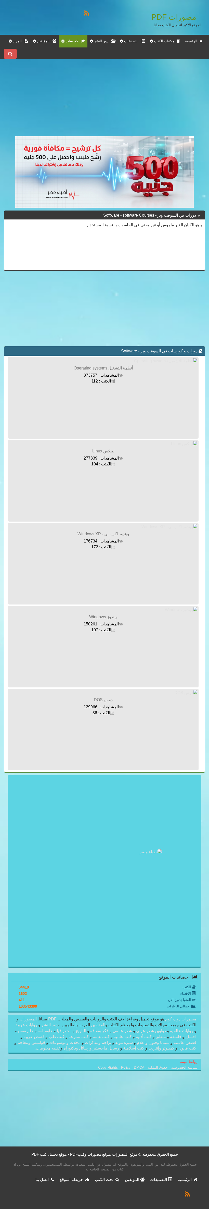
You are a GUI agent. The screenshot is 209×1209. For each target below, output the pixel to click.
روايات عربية (27, 1025)
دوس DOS (103, 700)
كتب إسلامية (133, 1048)
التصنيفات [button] (132, 41)
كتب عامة (101, 1036)
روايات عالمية (181, 1031)
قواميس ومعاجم (31, 1042)
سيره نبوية (124, 1042)
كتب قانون (186, 1048)
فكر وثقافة (99, 1031)
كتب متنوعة (79, 1036)
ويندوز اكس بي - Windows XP (103, 534)
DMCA (139, 1067)
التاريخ (81, 1031)
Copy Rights (108, 1067)
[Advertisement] (104, 100)
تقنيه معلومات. (48, 1048)
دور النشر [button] (102, 41)
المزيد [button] (18, 41)
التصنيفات (159, 1179)
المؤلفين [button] (44, 41)
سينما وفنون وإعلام (153, 1042)
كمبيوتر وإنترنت (161, 1048)
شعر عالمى (122, 1031)
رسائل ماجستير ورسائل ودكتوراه (91, 1048)
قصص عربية (34, 1036)
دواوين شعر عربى (151, 1031)
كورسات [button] (72, 41)
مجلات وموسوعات (65, 1042)
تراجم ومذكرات (98, 1042)
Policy (126, 1067)
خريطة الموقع (72, 1179)
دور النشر (49, 1025)
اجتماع (190, 1036)
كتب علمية (123, 1036)
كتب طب (57, 1036)
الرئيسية (192, 41)
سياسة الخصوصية (184, 1067)
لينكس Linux (103, 451)
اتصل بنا (43, 1179)
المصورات (28, 1019)
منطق (161, 1036)
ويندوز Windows (103, 617)
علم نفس (26, 1031)
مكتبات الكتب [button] (164, 41)
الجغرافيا (64, 1031)
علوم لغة (45, 1031)
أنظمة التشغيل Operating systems (103, 368)
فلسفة (175, 1036)
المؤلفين (97, 1025)
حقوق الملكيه (157, 1067)
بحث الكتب (105, 1179)
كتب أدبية (144, 1036)
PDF (52, 1019)
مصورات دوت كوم (180, 1019)
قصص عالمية (184, 1042)
